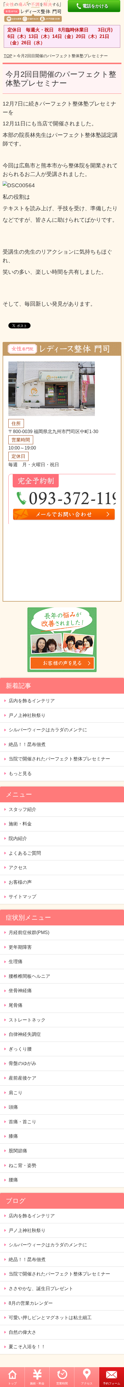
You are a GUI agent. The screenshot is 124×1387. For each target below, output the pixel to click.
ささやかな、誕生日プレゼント (41, 1288)
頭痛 (13, 1107)
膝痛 (13, 1136)
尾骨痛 (15, 1005)
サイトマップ (22, 896)
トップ (12, 1383)
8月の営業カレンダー (31, 1303)
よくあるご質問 (25, 853)
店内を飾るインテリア (32, 700)
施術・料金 (37, 1383)
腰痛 (13, 1179)
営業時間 (62, 1383)
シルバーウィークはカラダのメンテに (48, 729)
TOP (8, 55)
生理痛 (15, 961)
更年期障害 (20, 947)
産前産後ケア (22, 1078)
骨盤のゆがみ (22, 1063)
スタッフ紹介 (22, 809)
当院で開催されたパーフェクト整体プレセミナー (59, 758)
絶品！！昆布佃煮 (27, 744)
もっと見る (20, 773)
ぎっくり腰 (20, 1049)
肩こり (15, 1092)
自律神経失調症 (25, 1034)
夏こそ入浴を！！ (27, 1346)
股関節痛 (18, 1150)
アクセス (87, 1383)
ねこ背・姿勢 (22, 1165)
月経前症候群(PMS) (29, 932)
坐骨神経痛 (20, 990)
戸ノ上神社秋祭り (27, 715)
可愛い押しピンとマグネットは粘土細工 (50, 1317)
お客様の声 (20, 882)
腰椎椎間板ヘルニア (29, 976)
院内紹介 (18, 838)
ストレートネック (27, 1019)
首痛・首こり (22, 1121)
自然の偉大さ (22, 1332)
